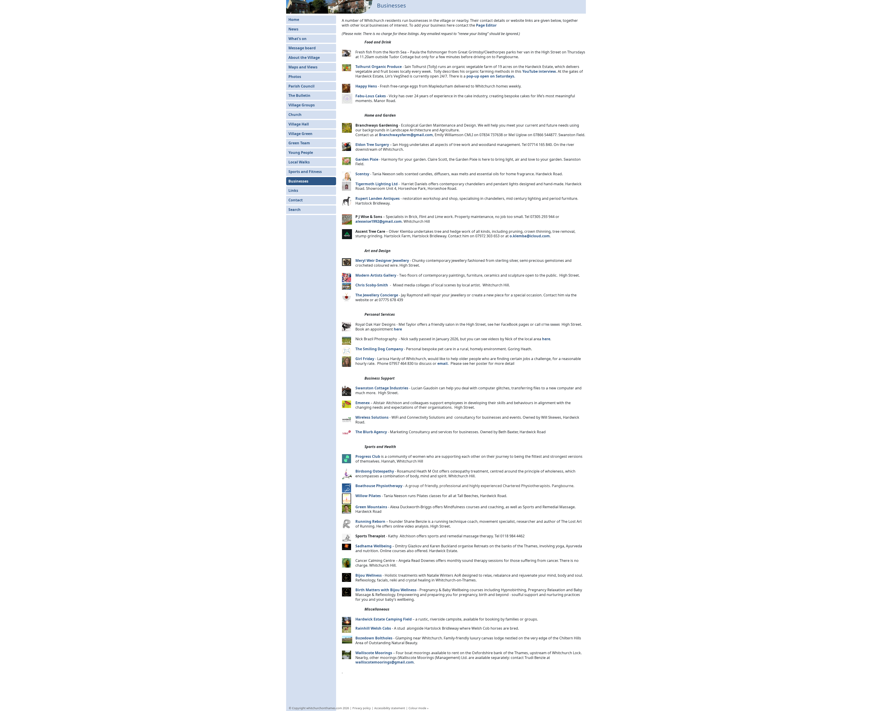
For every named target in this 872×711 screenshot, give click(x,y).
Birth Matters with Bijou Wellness (385, 589)
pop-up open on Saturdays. (490, 76)
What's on (297, 38)
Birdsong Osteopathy (374, 471)
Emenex (362, 402)
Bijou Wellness (368, 575)
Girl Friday (364, 358)
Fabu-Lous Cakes (370, 95)
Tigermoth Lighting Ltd (376, 183)
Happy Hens (366, 86)
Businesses (298, 181)
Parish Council (301, 86)
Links (293, 190)
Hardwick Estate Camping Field (383, 619)
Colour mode (418, 708)
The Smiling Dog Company (379, 348)
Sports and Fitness (305, 171)
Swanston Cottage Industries (381, 388)
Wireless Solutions (372, 417)
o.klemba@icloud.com (530, 235)
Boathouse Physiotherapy (378, 485)
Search (294, 209)
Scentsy (362, 173)
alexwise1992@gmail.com (378, 221)
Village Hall (298, 124)
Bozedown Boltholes (373, 638)
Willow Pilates (368, 495)
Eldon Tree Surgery (372, 144)
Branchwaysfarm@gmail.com (406, 134)
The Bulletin (299, 95)
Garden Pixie (366, 159)
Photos (294, 76)
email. (443, 363)
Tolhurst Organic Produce (378, 66)
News (293, 29)
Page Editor (486, 25)
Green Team (299, 142)
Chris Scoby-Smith (372, 285)
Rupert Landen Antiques (377, 198)
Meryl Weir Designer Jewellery (382, 260)
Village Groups (301, 105)
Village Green (300, 133)
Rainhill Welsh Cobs (373, 628)
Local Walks (299, 162)
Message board (302, 47)
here (398, 329)
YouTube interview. (539, 71)
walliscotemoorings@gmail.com (384, 662)
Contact (295, 200)
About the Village (304, 57)
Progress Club (367, 456)
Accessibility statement (389, 708)
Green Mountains (371, 506)
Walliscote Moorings (373, 652)
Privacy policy (361, 708)
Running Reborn (370, 521)
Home (293, 19)
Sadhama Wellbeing (373, 545)
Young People (300, 152)
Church (295, 114)
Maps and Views (302, 67)
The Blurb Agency (371, 431)
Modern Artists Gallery (375, 275)
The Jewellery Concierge (376, 295)
